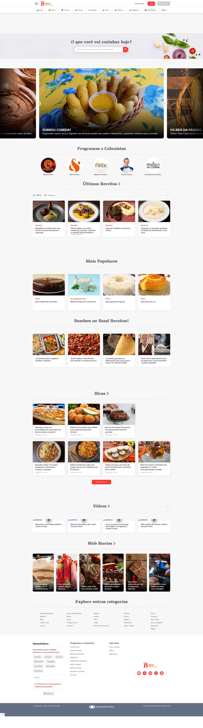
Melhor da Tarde (75, 668)
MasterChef (38, 661)
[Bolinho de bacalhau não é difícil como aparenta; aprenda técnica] (84, 414)
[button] (38, 103)
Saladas (126, 619)
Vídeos (100, 507)
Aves (41, 10)
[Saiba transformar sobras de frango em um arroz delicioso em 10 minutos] (84, 451)
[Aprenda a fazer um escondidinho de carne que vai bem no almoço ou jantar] (49, 414)
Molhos (96, 616)
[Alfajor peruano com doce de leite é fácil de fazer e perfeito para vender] (119, 451)
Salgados (135, 10)
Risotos (126, 616)
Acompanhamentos (46, 613)
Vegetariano (155, 626)
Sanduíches (151, 10)
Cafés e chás (44, 622)
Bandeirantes (105, 707)
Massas (93, 10)
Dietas (69, 616)
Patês (96, 622)
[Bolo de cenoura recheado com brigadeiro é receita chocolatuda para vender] (154, 451)
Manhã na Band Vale (77, 654)
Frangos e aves (72, 622)
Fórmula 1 (48, 657)
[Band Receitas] (47, 3)
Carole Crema (75, 647)
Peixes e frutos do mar (101, 626)
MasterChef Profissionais (78, 661)
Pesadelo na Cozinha (77, 671)
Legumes (70, 626)
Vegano (153, 629)
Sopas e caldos (129, 626)
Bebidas (42, 616)
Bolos (53, 10)
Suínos (153, 613)
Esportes (59, 657)
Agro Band (38, 666)
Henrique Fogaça (76, 650)
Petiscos (120, 10)
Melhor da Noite (75, 664)
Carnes (66, 10)
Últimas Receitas (100, 184)
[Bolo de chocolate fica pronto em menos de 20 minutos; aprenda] (119, 414)
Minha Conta (166, 706)
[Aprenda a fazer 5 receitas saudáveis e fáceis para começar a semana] (49, 451)
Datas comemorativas (74, 613)
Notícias (37, 657)
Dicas (100, 394)
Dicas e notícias (114, 647)
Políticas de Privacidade (43, 686)
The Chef (73, 675)
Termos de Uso (54, 684)
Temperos (154, 616)
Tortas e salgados (156, 622)
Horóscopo (50, 666)
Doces (80, 10)
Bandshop (38, 671)
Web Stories (100, 544)
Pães (107, 10)
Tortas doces (155, 619)
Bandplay (50, 661)
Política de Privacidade (151, 706)
